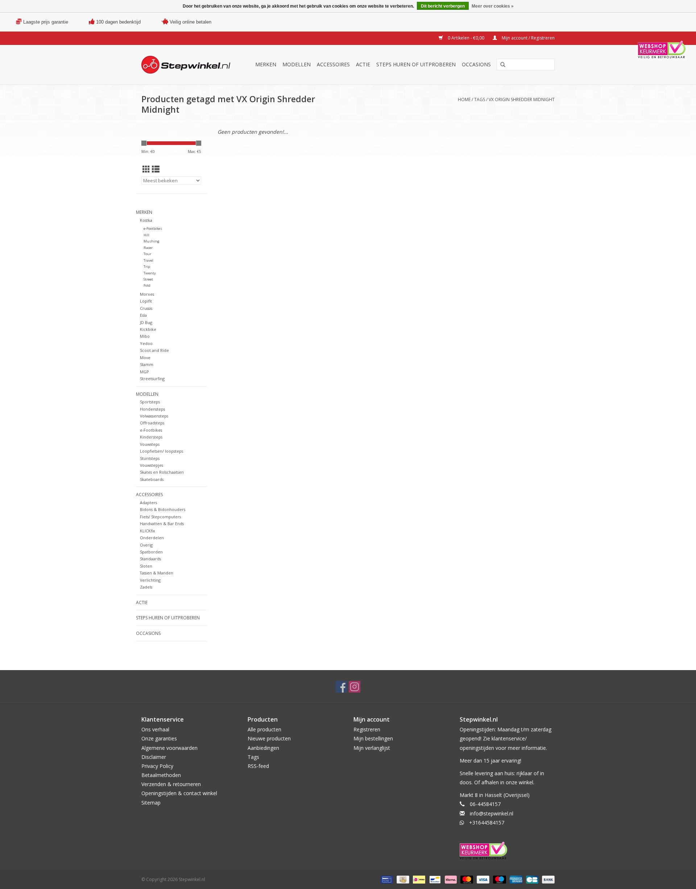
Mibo (145, 336)
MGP (144, 371)
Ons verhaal (155, 729)
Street (148, 279)
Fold (147, 285)
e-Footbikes (153, 228)
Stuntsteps (150, 458)
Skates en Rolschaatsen (162, 472)
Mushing (152, 241)
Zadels (146, 587)
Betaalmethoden (161, 775)
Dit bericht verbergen (443, 6)
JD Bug (146, 322)
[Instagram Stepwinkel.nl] (354, 687)
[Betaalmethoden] (386, 879)
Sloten (146, 566)
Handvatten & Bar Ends (162, 523)
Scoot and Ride (154, 350)
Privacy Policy (157, 766)
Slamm (146, 364)
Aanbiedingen (263, 747)
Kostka (146, 220)
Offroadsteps (152, 422)
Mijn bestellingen (373, 738)
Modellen (296, 64)
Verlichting (150, 580)
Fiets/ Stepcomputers (160, 516)
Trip (147, 266)
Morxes (147, 294)
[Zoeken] (503, 65)
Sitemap (151, 802)
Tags (479, 99)
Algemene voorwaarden (169, 747)
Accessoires (333, 64)
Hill (146, 235)
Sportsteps (150, 401)
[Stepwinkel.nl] (188, 65)
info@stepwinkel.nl (491, 813)
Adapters (148, 502)
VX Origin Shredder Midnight (522, 99)
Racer (148, 247)
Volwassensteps (154, 416)
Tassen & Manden (156, 573)
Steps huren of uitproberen (416, 64)
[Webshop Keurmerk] (507, 850)
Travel (148, 260)
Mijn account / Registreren (528, 38)
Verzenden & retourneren (171, 784)
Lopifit (146, 301)
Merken (265, 64)
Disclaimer (153, 756)
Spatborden (151, 551)
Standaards (150, 558)
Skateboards (151, 479)
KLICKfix (147, 530)
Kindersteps (151, 437)
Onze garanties (159, 738)
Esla (143, 315)
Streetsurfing (152, 378)
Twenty (150, 273)
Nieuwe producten (269, 738)
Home (464, 99)
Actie (363, 64)
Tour (147, 254)
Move (145, 357)
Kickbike (148, 329)
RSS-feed (258, 766)
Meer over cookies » (493, 6)
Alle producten (264, 729)
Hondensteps (152, 409)
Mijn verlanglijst (371, 747)
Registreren (366, 729)
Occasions (476, 64)
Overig (146, 545)
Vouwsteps (150, 444)
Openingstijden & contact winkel (179, 793)
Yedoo (146, 343)
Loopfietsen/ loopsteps (161, 451)
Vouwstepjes (151, 465)
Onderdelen (152, 537)
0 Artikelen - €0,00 (466, 38)
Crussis (146, 308)
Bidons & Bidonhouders (162, 509)
